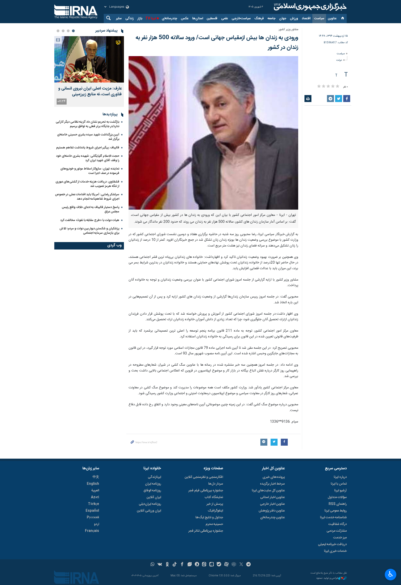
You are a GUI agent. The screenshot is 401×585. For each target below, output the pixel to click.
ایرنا (309, 7)
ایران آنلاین (154, 497)
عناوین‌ (332, 18)
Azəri (95, 497)
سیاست (319, 18)
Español (92, 511)
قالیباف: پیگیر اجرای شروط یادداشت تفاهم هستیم (87, 147)
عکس (184, 18)
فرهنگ (259, 18)
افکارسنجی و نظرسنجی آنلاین (204, 477)
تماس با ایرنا (339, 484)
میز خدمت (340, 537)
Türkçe (93, 504)
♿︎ (390, 574)
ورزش (294, 18)
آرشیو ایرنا (340, 490)
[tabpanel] (89, 71)
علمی (224, 18)
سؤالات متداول (337, 497)
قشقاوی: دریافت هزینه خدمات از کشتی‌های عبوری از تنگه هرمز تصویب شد (87, 184)
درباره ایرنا (340, 477)
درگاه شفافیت (337, 524)
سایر (119, 18)
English (93, 484)
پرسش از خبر (215, 504)
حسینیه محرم (214, 524)
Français (92, 531)
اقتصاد (306, 18)
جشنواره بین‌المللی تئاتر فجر (205, 531)
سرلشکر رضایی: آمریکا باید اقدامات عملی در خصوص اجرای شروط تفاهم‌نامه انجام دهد (87, 196)
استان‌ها (197, 18)
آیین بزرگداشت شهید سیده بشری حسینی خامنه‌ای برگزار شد (88, 137)
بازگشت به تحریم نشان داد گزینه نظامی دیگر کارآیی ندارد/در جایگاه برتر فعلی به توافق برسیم (87, 124)
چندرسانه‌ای (169, 18)
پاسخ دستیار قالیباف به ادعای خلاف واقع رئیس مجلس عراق (90, 209)
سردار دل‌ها (215, 484)
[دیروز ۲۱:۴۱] (89, 59)
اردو (96, 524)
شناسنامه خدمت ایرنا (333, 517)
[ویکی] (160, 565)
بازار (139, 18)
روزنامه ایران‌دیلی (150, 504)
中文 (96, 477)
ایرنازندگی (154, 477)
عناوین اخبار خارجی (272, 504)
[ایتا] (204, 565)
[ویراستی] (189, 565)
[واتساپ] (152, 565)
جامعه (271, 18)
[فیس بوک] (182, 565)
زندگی (129, 18)
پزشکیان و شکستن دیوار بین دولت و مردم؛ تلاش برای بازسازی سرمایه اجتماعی (89, 231)
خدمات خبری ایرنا (335, 551)
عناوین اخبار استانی (272, 497)
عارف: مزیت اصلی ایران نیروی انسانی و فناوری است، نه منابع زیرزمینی (90, 91)
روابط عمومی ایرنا (335, 511)
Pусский (93, 517)
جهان (282, 18)
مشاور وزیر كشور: (288, 29)
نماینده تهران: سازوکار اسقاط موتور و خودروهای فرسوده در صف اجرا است (89, 171)
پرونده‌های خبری (273, 477)
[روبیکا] (234, 565)
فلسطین (212, 18)
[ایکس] (241, 565)
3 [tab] (63, 30)
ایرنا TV (150, 18)
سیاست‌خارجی (241, 18)
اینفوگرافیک (215, 511)
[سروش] (197, 565)
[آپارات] (226, 565)
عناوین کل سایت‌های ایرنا (268, 490)
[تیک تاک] (174, 565)
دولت (339, 60)
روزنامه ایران (153, 484)
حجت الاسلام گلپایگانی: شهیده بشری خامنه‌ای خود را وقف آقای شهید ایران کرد (87, 158)
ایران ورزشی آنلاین (149, 511)
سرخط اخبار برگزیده (272, 484)
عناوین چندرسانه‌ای (272, 517)
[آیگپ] (211, 565)
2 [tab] (68, 30)
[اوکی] (167, 565)
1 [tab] (73, 30)
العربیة (95, 490)
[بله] (219, 565)
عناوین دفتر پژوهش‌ (272, 511)
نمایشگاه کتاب (214, 497)
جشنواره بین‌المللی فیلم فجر (205, 490)
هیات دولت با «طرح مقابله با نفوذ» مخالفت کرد (89, 220)
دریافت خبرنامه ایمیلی (332, 544)
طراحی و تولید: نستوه (327, 578)
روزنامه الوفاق (152, 490)
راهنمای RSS (338, 504)
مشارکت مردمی (337, 531)
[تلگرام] (249, 565)
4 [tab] (58, 30)
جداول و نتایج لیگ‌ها (209, 517)
